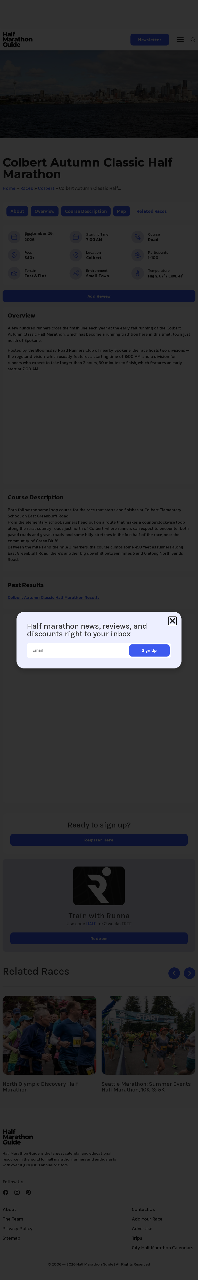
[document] (99, 640)
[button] (172, 621)
